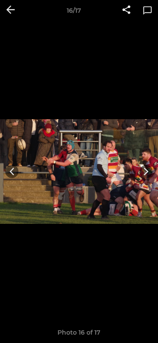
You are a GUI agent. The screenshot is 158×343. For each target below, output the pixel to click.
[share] (126, 10)
